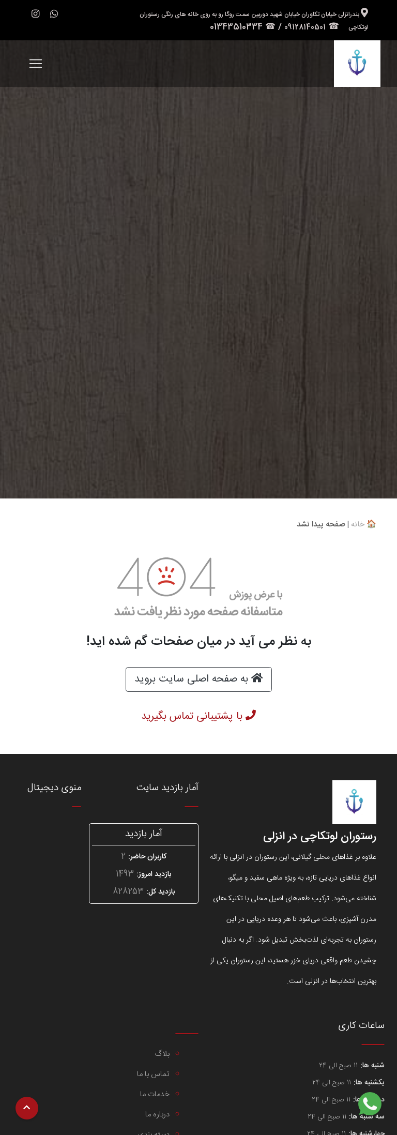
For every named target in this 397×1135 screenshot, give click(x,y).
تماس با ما (153, 1074)
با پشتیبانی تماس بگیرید (193, 716)
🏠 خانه (363, 524)
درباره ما (157, 1114)
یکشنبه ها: (369, 1083)
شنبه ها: (372, 1066)
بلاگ (162, 1054)
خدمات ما (155, 1094)
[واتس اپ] (54, 15)
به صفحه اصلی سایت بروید (192, 679)
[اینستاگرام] (35, 16)
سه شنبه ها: (367, 1117)
